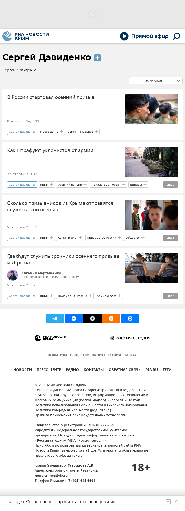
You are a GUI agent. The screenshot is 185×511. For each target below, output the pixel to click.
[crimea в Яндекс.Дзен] (92, 318)
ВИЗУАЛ (130, 355)
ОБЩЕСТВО (79, 355)
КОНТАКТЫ (94, 370)
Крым (44, 184)
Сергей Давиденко (46, 57)
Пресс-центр (49, 131)
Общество (133, 237)
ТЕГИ (167, 370)
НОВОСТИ (22, 370)
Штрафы (136, 184)
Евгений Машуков (80, 131)
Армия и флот (68, 237)
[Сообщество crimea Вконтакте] (74, 318)
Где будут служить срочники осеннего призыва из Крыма (63, 259)
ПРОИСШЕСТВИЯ (106, 355)
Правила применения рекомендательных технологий (80, 415)
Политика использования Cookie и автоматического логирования (91, 405)
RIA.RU (151, 370)
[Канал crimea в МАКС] (130, 318)
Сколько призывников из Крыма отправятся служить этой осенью (60, 206)
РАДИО (72, 370)
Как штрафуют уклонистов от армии (50, 150)
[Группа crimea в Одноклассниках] (111, 318)
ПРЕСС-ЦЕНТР (49, 370)
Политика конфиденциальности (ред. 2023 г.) (73, 410)
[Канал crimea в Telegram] (55, 318)
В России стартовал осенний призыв (51, 97)
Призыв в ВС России (106, 184)
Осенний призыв (70, 184)
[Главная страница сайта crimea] (25, 36)
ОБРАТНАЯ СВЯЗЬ (125, 370)
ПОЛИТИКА (57, 355)
